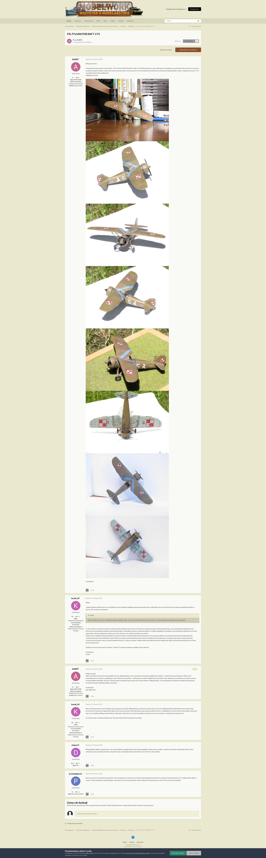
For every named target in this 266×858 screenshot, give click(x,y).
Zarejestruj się (194, 9)
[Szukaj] (198, 21)
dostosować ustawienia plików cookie (137, 853)
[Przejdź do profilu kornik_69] (75, 605)
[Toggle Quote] (89, 615)
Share (178, 41)
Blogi (105, 21)
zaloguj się (126, 805)
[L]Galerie (88, 42)
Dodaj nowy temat (166, 50)
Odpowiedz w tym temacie (188, 50)
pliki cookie (89, 853)
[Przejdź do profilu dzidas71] (75, 752)
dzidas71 (75, 745)
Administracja (88, 21)
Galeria (112, 21)
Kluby (98, 21)
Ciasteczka (139, 842)
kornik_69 (75, 598)
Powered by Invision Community (133, 846)
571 (78, 763)
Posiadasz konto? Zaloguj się (175, 9)
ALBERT (79, 40)
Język (124, 842)
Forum (69, 21)
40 (78, 77)
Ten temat (190, 21)
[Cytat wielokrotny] (87, 590)
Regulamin (130, 21)
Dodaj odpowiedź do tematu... (88, 814)
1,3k (78, 792)
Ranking (121, 21)
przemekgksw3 (75, 774)
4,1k (78, 616)
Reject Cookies (194, 853)
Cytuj (92, 590)
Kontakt (131, 842)
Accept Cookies (178, 853)
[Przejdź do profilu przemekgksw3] (75, 781)
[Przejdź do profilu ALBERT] (69, 41)
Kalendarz (78, 21)
